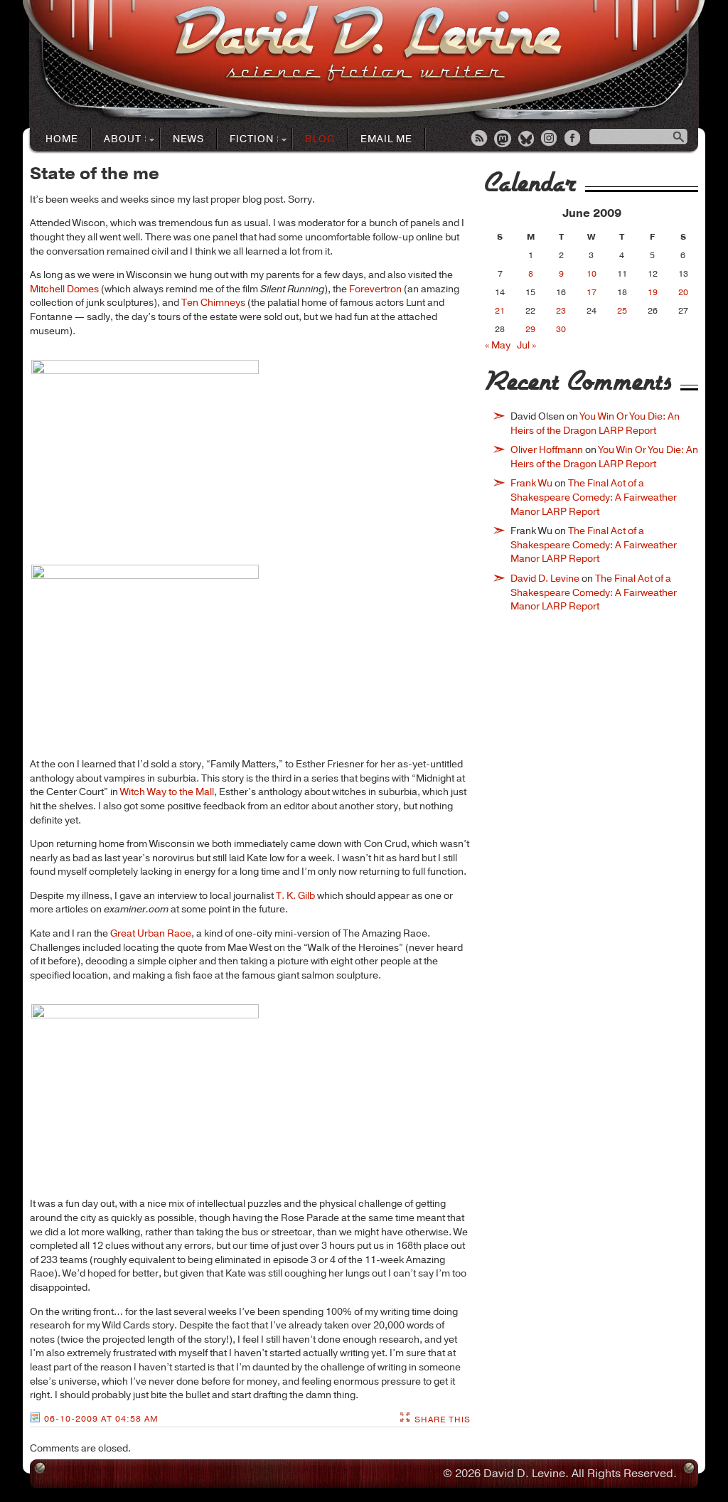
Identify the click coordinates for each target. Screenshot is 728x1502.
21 (500, 310)
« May (497, 345)
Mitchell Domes (64, 289)
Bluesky (527, 139)
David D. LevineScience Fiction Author (368, 44)
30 (561, 329)
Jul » (526, 345)
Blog (320, 139)
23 (561, 310)
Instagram (550, 139)
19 (653, 292)
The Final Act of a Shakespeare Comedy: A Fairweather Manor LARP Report (593, 497)
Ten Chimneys (213, 302)
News (188, 139)
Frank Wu (531, 483)
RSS (480, 139)
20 (683, 292)
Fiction (246, 139)
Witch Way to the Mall (167, 792)
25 (622, 310)
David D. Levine (544, 578)
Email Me (386, 139)
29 (530, 329)
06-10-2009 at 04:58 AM (101, 1418)
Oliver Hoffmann (546, 450)
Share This (442, 1419)
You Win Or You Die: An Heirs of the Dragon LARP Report (595, 423)
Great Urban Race (150, 933)
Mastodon (503, 139)
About (116, 139)
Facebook (573, 139)
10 (591, 273)
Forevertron (375, 289)
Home (62, 139)
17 (591, 292)
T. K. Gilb (295, 895)
